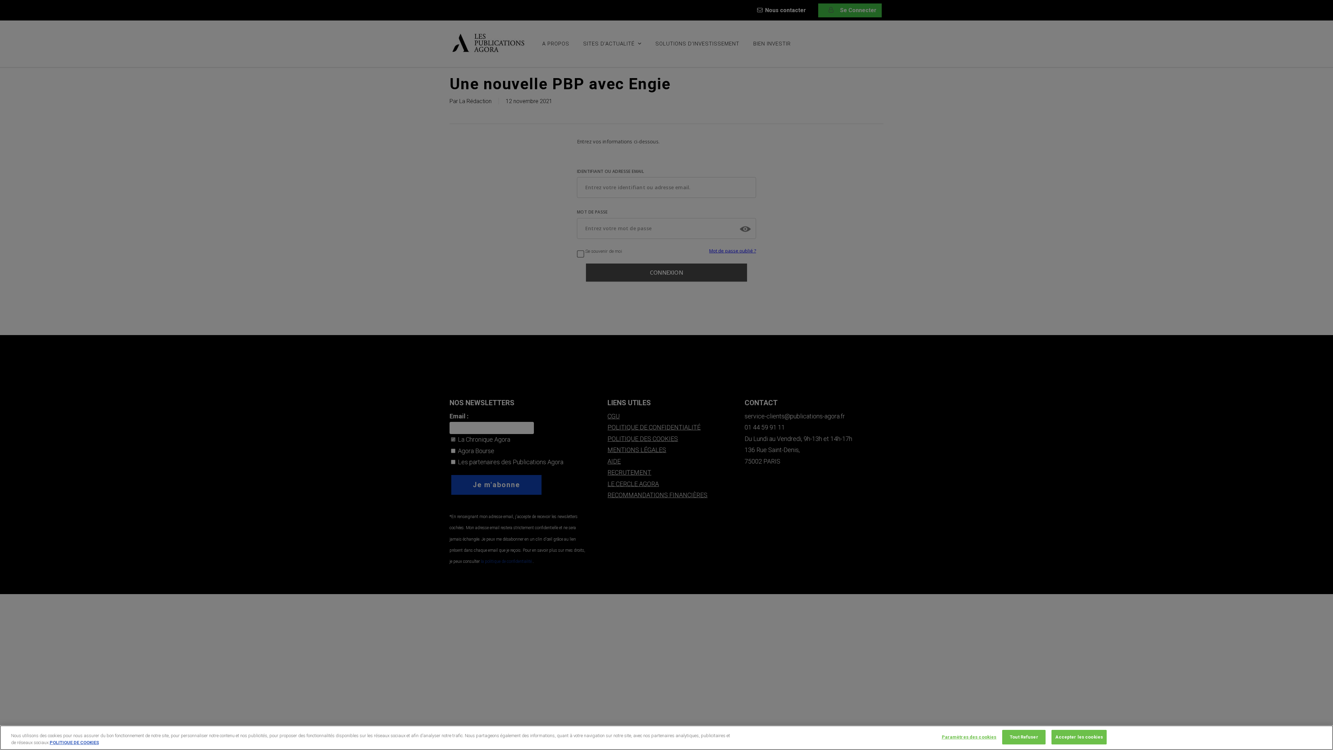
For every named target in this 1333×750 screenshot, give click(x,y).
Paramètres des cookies (969, 737)
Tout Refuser (1024, 737)
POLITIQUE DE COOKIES (74, 742)
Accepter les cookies (1079, 737)
